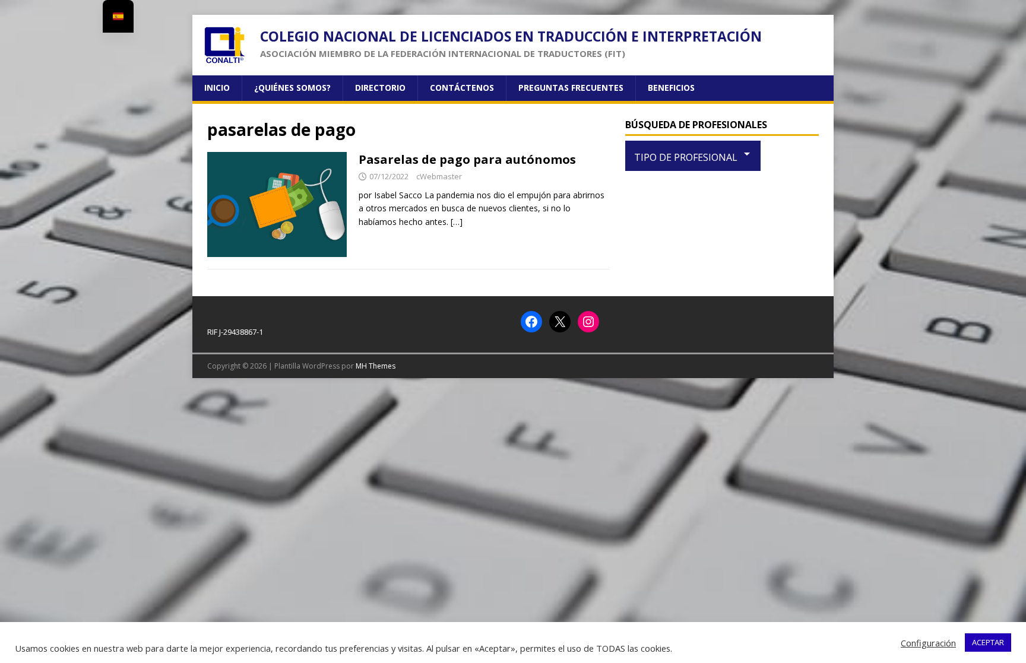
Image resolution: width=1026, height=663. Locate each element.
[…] (457, 221)
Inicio (217, 87)
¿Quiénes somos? (292, 87)
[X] (560, 321)
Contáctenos (462, 87)
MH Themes (375, 366)
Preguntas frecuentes (570, 87)
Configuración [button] (928, 642)
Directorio (380, 87)
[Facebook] (531, 321)
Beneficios (671, 87)
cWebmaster (439, 176)
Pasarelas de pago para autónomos (467, 159)
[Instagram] (588, 321)
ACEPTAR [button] (988, 642)
